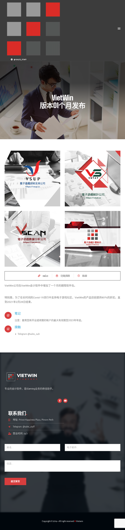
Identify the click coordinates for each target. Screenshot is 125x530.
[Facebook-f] (59, 401)
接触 (18, 327)
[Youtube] (65, 401)
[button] (119, 29)
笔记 (18, 313)
